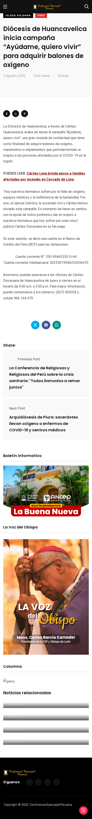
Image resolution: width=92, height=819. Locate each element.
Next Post (17, 408)
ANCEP (18, 704)
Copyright (10, 804)
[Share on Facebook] (6, 113)
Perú (41, 15)
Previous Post (29, 359)
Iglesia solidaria (18, 15)
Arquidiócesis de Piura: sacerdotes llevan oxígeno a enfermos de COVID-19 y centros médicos (43, 423)
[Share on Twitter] (15, 113)
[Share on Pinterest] (24, 113)
